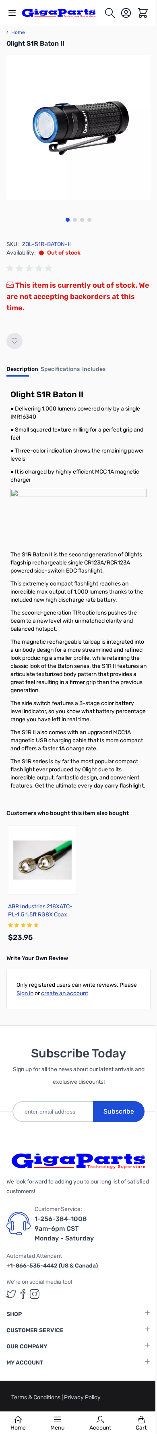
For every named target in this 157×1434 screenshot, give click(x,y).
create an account (64, 993)
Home (18, 1427)
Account (100, 1427)
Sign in (25, 993)
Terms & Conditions (36, 1397)
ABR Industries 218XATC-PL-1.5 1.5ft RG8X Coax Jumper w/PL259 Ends (40, 914)
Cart (141, 1427)
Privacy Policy (82, 1397)
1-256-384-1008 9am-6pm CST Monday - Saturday (64, 1228)
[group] (30, 268)
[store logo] (63, 12)
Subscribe (118, 1111)
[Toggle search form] (110, 13)
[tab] (22, 371)
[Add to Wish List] (14, 341)
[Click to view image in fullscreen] (78, 127)
